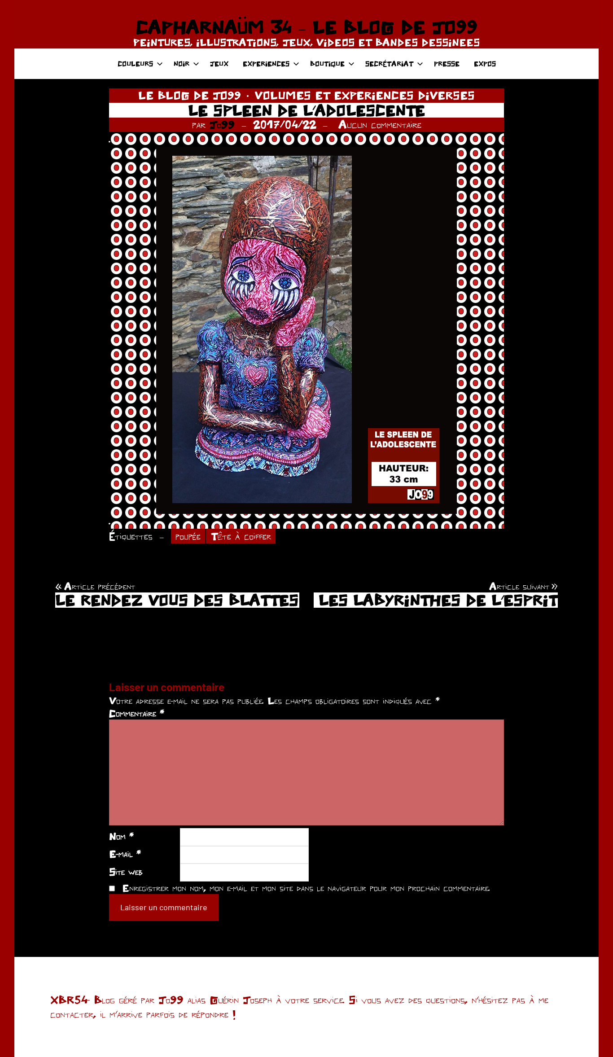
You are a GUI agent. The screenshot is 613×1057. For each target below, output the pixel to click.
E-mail (125, 853)
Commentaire (136, 713)
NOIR (181, 63)
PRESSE (447, 63)
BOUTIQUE (327, 63)
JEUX (219, 63)
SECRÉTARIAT (389, 63)
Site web (126, 871)
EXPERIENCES (266, 63)
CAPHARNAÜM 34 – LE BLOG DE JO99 (306, 27)
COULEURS (135, 63)
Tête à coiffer (241, 536)
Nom (121, 836)
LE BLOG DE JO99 (189, 95)
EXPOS (485, 63)
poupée (188, 536)
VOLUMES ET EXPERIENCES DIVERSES (364, 95)
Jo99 (222, 124)
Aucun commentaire (379, 124)
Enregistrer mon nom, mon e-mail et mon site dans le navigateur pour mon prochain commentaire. (306, 888)
